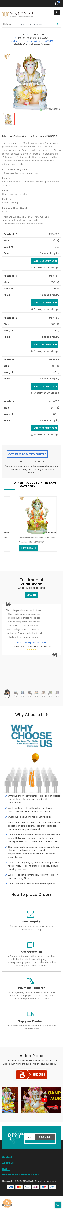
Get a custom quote (31, 461)
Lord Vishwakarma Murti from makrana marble (30, 537)
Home (21, 34)
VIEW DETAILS (20, 548)
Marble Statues (37, 34)
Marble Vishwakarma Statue (33, 37)
